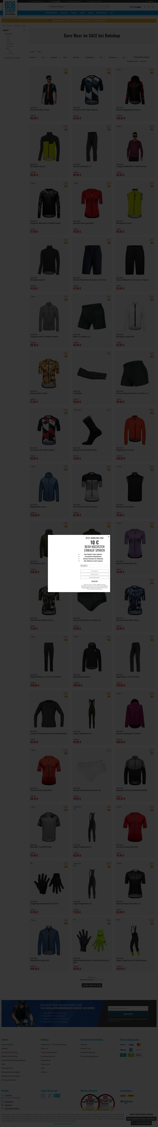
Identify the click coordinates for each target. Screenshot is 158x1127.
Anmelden (94, 581)
